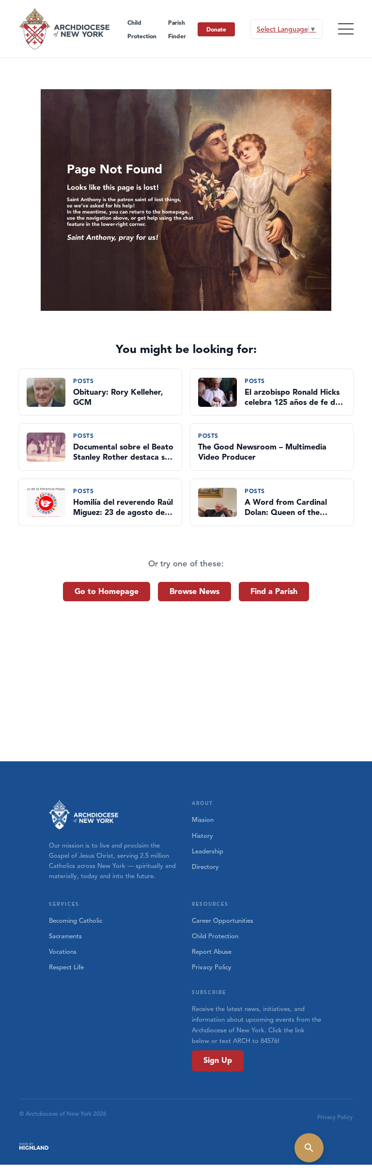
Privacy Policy (212, 967)
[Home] (64, 29)
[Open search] (309, 1147)
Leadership (207, 851)
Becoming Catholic (75, 921)
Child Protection (215, 936)
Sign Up (217, 1060)
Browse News (194, 591)
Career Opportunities (222, 921)
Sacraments (65, 936)
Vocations (63, 952)
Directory (205, 867)
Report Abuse (212, 952)
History (202, 836)
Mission (203, 820)
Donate (216, 29)
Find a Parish (273, 591)
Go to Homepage (107, 591)
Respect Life (66, 967)
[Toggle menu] (346, 29)
